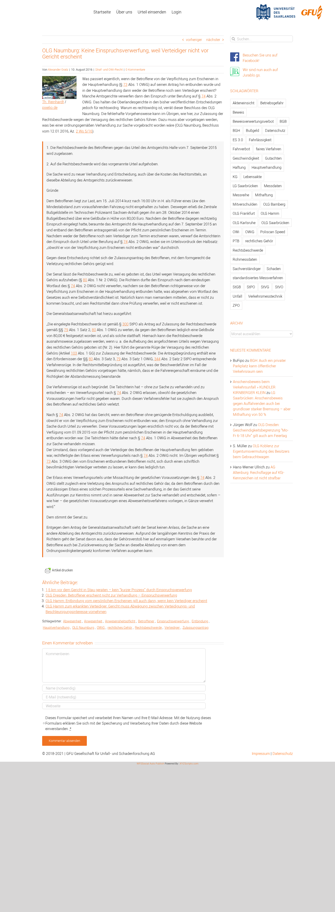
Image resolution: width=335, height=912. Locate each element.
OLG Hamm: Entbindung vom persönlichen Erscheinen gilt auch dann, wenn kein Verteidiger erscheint (126, 600)
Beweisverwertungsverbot (253, 121)
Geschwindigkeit (246, 158)
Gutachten (273, 158)
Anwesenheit (93, 621)
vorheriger (194, 39)
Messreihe (241, 194)
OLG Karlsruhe (244, 222)
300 (125, 324)
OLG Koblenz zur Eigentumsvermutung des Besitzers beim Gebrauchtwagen (261, 451)
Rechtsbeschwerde (148, 627)
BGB (283, 121)
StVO (279, 286)
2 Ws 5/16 (84, 131)
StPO (251, 286)
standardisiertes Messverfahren (258, 277)
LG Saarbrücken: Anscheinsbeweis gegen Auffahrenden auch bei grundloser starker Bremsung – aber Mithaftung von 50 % (262, 403)
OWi (236, 231)
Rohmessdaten (245, 259)
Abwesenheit (72, 621)
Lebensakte (252, 176)
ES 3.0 (238, 139)
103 (74, 353)
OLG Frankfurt (244, 213)
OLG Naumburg (83, 627)
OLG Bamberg (274, 204)
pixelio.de (49, 107)
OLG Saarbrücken (275, 222)
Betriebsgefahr (271, 102)
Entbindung (200, 621)
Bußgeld (252, 130)
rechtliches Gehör (120, 627)
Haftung (239, 167)
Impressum (261, 753)
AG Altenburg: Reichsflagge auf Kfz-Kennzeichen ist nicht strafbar (258, 472)
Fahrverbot (241, 148)
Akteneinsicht (243, 102)
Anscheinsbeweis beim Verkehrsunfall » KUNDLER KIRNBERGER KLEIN (254, 387)
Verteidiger (172, 627)
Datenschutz (275, 130)
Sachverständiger (247, 268)
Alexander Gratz (58, 69)
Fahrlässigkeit (260, 139)
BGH (236, 130)
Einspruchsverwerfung (173, 621)
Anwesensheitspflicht (120, 621)
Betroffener (146, 621)
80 (85, 279)
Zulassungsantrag (196, 627)
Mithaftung (264, 194)
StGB (237, 286)
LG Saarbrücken (245, 185)
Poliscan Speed (272, 231)
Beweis (238, 112)
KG (235, 176)
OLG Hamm (270, 213)
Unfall (237, 296)
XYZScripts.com (189, 763)
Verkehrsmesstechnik (265, 296)
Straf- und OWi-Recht (109, 69)
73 (125, 84)
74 (203, 96)
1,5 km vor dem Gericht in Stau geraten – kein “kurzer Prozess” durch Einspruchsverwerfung (119, 589)
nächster (213, 39)
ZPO (236, 305)
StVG (265, 286)
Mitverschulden (245, 204)
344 (157, 358)
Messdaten (273, 185)
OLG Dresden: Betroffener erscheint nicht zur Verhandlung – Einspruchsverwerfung (111, 595)
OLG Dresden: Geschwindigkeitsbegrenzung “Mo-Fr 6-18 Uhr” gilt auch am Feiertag (261, 430)
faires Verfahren (268, 148)
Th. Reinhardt (53, 101)
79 (66, 329)
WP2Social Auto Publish (150, 763)
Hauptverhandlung (56, 627)
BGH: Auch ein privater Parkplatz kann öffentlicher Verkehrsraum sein (259, 366)
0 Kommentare (135, 69)
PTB (236, 240)
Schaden (274, 268)
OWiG (101, 627)
